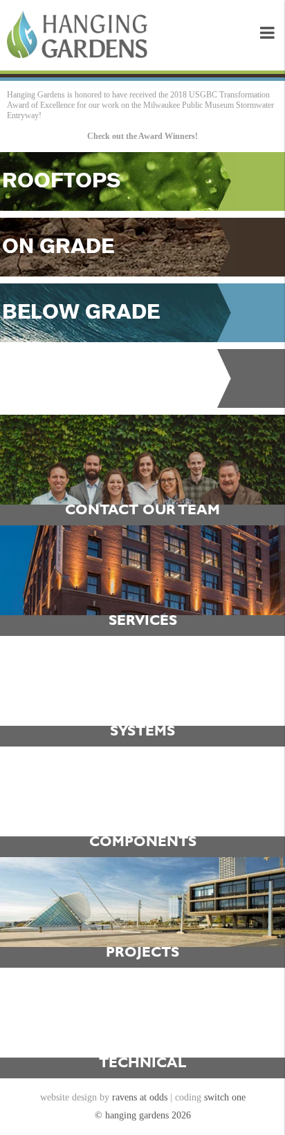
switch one (225, 1097)
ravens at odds (139, 1097)
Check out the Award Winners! (142, 136)
